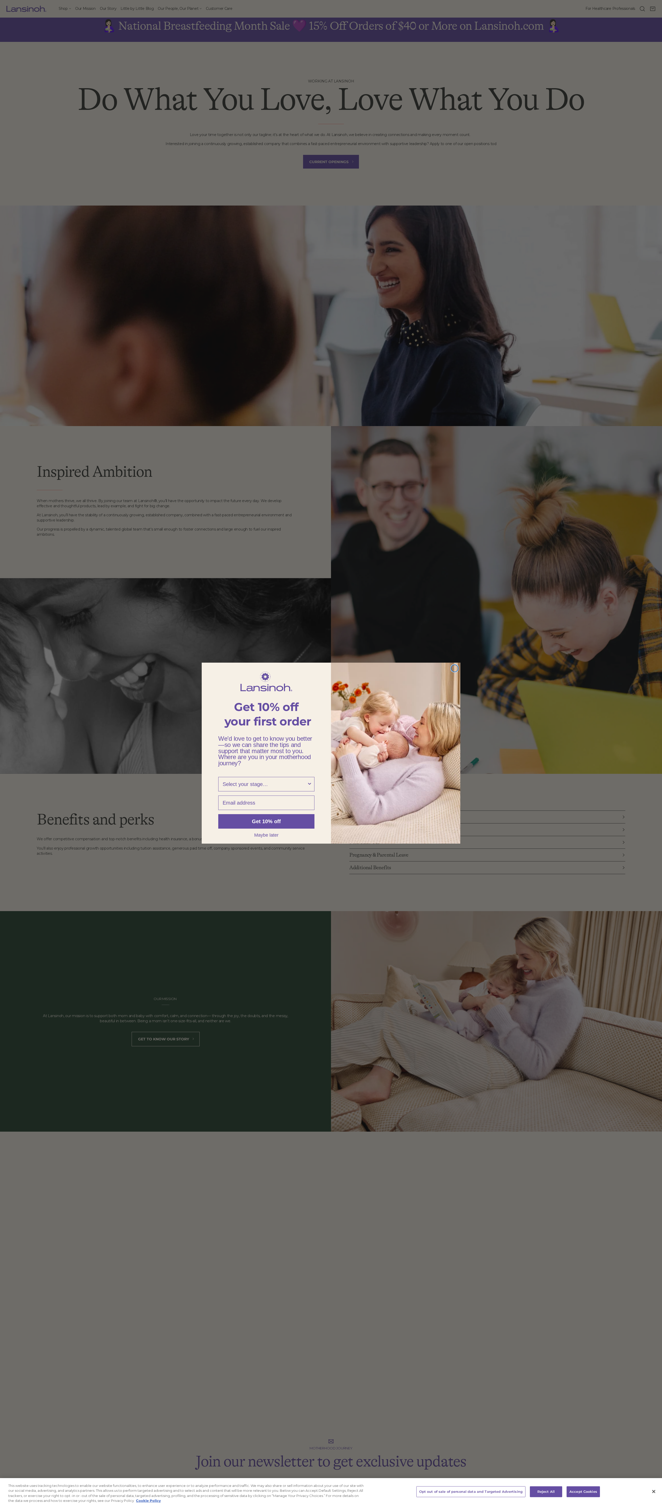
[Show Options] (309, 784)
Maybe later (266, 835)
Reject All (546, 1491)
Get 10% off (266, 821)
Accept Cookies (583, 1491)
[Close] (653, 1491)
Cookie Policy (148, 1501)
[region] (331, 1492)
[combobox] (265, 784)
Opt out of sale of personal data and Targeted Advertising (471, 1491)
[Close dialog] (454, 668)
